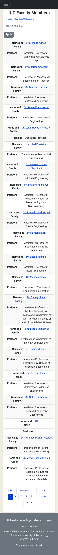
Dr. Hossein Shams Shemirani (36, 166)
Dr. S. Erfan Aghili (36, 373)
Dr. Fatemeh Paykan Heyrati (36, 438)
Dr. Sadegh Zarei (36, 298)
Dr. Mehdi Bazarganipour (36, 458)
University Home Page (19, 521)
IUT (36, 421)
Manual (38, 521)
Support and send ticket (29, 546)
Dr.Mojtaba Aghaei (36, 43)
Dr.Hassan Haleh (36, 233)
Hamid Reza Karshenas (36, 329)
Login (48, 521)
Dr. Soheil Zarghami (36, 397)
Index (25, 527)
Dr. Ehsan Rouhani (36, 257)
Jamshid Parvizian (36, 144)
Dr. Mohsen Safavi (36, 277)
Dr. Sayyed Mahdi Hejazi (36, 213)
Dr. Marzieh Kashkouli (36, 185)
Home (33, 527)
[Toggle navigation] (6, 4)
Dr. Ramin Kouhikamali (36, 108)
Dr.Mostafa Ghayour (36, 67)
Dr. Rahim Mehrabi (36, 349)
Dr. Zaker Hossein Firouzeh (36, 128)
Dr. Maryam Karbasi (36, 87)
